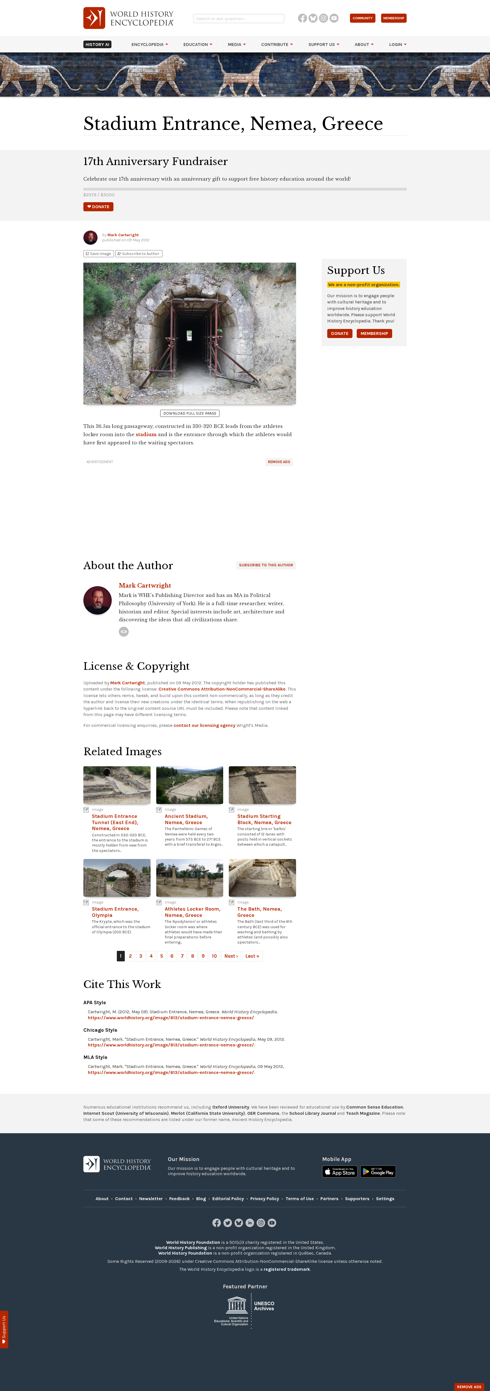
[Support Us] (4, 1329)
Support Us (322, 44)
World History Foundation (193, 1242)
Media (234, 44)
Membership (374, 333)
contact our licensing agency (204, 725)
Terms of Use (300, 1198)
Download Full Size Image (189, 413)
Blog (201, 1198)
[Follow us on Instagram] (262, 1225)
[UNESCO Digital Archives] (245, 1310)
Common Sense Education (374, 1107)
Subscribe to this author (266, 565)
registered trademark (287, 1269)
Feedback (179, 1198)
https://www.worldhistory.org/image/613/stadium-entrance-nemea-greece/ (171, 1017)
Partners (329, 1198)
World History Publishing (181, 1247)
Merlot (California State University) (208, 1113)
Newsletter (151, 1198)
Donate (340, 333)
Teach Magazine (363, 1113)
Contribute (274, 44)
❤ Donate (98, 206)
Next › (231, 956)
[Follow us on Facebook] (217, 1225)
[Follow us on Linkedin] (250, 1225)
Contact (124, 1198)
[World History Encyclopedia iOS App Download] (340, 1172)
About (362, 44)
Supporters (357, 1198)
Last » (252, 956)
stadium (146, 434)
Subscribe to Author (138, 254)
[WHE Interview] (124, 632)
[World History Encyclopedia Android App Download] (378, 1172)
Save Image (98, 254)
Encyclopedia (148, 44)
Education (195, 44)
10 (214, 956)
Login (395, 44)
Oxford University (230, 1107)
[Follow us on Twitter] (228, 1225)
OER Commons (263, 1113)
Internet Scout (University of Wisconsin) (126, 1113)
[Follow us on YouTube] (273, 1225)
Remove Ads (279, 462)
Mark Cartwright (123, 235)
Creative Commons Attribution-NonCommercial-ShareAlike (222, 689)
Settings (385, 1198)
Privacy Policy (264, 1198)
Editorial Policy (228, 1198)
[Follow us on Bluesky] (239, 1225)
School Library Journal (312, 1113)
